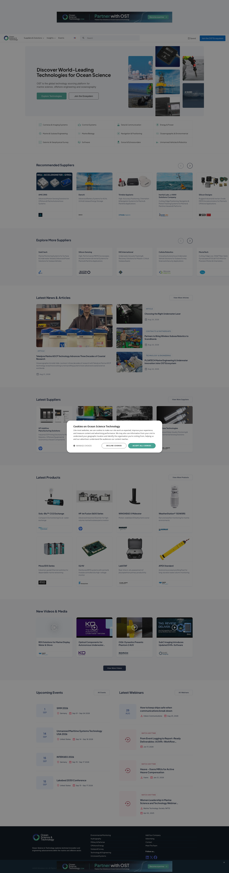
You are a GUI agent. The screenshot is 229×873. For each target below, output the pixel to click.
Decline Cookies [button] (114, 445)
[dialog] (114, 436)
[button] (82, 445)
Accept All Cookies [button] (142, 445)
